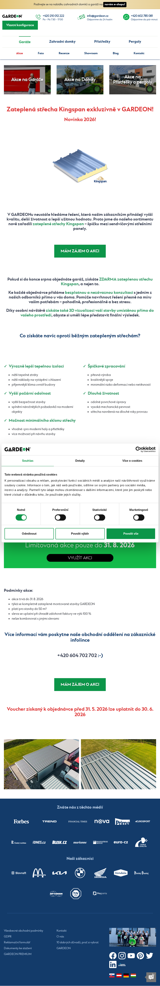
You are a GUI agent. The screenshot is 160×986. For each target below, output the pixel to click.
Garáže (25, 42)
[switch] (60, 517)
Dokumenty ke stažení (18, 948)
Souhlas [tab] (27, 460)
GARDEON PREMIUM (17, 954)
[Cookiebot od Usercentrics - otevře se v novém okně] (138, 449)
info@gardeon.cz (97, 16)
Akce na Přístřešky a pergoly (132, 79)
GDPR (8, 936)
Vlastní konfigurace (20, 25)
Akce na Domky (80, 79)
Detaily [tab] (80, 460)
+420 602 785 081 (142, 16)
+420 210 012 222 (53, 16)
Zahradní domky (62, 41)
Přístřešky (102, 41)
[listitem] (21, 821)
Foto (41, 53)
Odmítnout (29, 533)
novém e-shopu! (115, 4)
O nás (60, 936)
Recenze (64, 53)
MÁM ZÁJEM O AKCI (80, 251)
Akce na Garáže (27, 79)
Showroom (91, 53)
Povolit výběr (80, 533)
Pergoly (135, 41)
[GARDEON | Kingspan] (41, 764)
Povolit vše (130, 533)
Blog (116, 53)
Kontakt (139, 53)
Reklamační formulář (17, 942)
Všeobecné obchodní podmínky (23, 931)
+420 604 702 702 (77, 656)
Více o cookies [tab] (132, 460)
